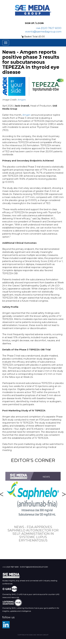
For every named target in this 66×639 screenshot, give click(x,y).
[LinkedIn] (6, 624)
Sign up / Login (34, 23)
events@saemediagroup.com (43, 31)
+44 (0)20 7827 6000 (48, 28)
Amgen (21, 99)
